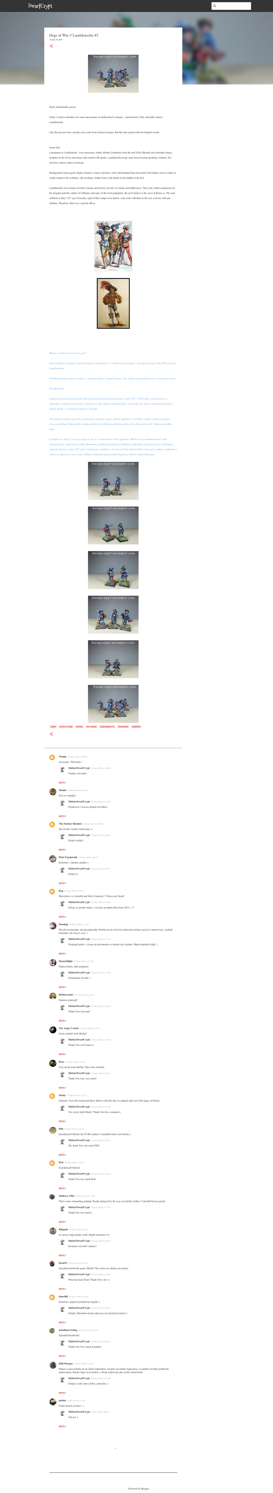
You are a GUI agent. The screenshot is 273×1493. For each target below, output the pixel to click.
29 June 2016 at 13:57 (77, 1095)
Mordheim (123, 727)
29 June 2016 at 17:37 (100, 1207)
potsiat (62, 1400)
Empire (79, 727)
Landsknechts (107, 727)
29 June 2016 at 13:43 (100, 1006)
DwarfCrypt (40, 6)
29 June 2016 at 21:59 (78, 1263)
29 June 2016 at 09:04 (77, 756)
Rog (61, 890)
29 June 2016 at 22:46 (100, 1308)
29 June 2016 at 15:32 (100, 1173)
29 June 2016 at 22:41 (78, 1296)
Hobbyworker (66, 994)
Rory (61, 1061)
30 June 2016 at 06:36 (100, 1341)
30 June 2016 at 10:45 (83, 1363)
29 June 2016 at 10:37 (100, 868)
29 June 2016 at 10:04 (100, 768)
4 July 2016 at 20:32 (100, 1411)
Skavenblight (66, 961)
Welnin (62, 756)
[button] (51, 46)
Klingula (63, 1229)
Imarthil (63, 1296)
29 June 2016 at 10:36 (100, 902)
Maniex (63, 790)
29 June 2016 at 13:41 (75, 1061)
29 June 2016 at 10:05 (100, 835)
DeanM (63, 1263)
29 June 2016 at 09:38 (78, 790)
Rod (61, 1162)
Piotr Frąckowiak (68, 857)
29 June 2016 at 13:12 (90, 1028)
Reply (62, 782)
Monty (62, 1095)
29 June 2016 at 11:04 (79, 924)
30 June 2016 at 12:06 (100, 1378)
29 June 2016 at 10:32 (88, 857)
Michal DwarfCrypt (79, 768)
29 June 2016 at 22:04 (100, 1274)
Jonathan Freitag (68, 1330)
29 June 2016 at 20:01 (79, 1229)
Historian (91, 727)
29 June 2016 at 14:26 (74, 1128)
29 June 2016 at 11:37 (83, 961)
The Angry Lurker (69, 1028)
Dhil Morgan (66, 1363)
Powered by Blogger (138, 1488)
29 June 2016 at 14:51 (74, 1162)
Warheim (136, 727)
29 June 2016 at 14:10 (100, 1106)
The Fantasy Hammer (70, 823)
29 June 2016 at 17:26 (85, 1196)
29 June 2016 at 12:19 (84, 994)
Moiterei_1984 (66, 1196)
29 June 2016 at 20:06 (100, 1240)
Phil (61, 1128)
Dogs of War (66, 727)
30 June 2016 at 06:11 (88, 1330)
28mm (53, 727)
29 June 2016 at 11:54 (100, 972)
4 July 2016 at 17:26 (76, 1400)
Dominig (63, 924)
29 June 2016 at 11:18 (100, 939)
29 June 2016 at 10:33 (74, 890)
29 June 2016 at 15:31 (100, 1140)
